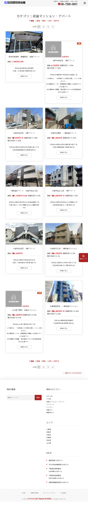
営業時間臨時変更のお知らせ (59, 482)
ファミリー (50, 407)
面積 (38, 21)
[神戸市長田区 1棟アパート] (53, 56)
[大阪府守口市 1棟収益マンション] (63, 234)
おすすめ (49, 396)
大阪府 (48, 435)
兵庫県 (48, 437)
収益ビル (49, 410)
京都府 (48, 432)
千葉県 (48, 429)
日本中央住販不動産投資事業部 (39, 498)
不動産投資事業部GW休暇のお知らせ (55, 470)
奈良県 (48, 440)
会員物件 (65, 56)
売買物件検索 (34, 493)
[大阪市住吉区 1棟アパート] (24, 118)
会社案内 (63, 493)
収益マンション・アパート (55, 402)
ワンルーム (50, 404)
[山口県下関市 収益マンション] (14, 306)
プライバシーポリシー (49, 493)
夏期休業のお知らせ (55, 460)
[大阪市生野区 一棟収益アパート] (63, 118)
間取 (44, 21)
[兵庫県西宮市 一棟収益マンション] (63, 291)
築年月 (56, 21)
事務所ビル (50, 412)
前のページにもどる (73, 373)
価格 (32, 21)
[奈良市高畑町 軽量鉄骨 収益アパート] (24, 42)
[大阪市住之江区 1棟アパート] (63, 176)
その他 (48, 399)
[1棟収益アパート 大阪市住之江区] (24, 176)
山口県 (48, 443)
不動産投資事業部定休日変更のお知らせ (56, 476)
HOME (24, 493)
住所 (50, 21)
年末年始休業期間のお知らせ (59, 464)
